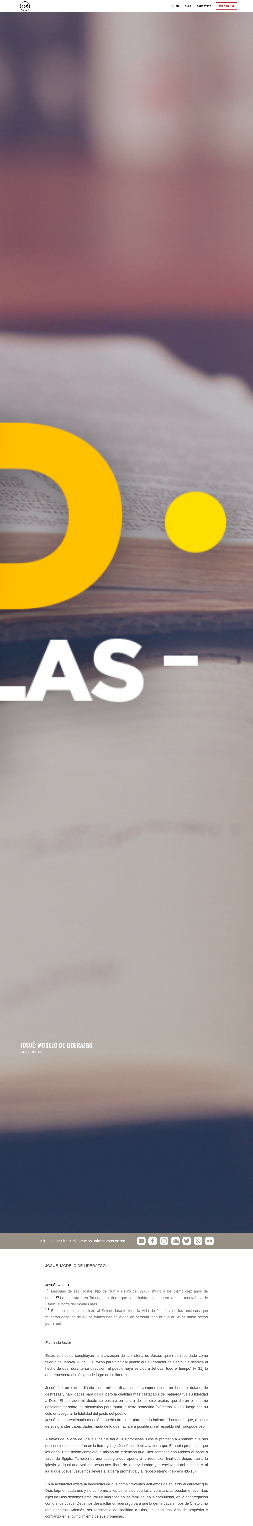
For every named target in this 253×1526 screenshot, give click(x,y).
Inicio (126, 6)
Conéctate (183, 6)
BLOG (152, 6)
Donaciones (220, 6)
